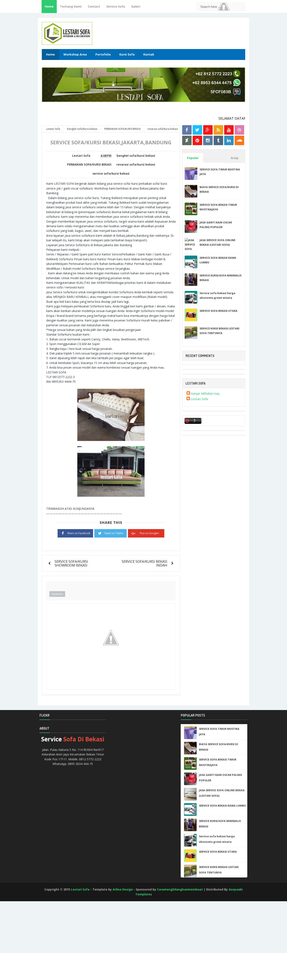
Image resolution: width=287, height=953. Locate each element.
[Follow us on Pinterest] (197, 140)
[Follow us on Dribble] (239, 130)
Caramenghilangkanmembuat (180, 889)
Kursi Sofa (127, 54)
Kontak (148, 54)
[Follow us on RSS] (218, 130)
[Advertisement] (19, 936)
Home (49, 6)
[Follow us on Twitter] (197, 130)
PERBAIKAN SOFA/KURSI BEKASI (89, 164)
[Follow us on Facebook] (187, 130)
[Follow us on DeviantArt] (187, 140)
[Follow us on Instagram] (208, 140)
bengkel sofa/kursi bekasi (136, 156)
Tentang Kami (71, 6)
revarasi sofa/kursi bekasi (135, 164)
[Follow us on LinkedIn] (229, 140)
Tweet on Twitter (114, 533)
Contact (94, 6)
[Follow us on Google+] (208, 130)
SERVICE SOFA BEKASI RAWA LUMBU (222, 805)
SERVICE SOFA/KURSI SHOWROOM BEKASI (71, 563)
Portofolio (103, 54)
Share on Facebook (78, 533)
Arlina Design (123, 889)
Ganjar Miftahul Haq (205, 393)
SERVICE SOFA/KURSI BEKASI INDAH (144, 563)
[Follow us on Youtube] (229, 130)
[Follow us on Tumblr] (218, 140)
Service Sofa (115, 6)
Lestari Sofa (199, 399)
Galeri (135, 6)
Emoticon (57, 594)
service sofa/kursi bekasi (110, 173)
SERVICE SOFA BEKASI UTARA (218, 311)
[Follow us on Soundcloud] (239, 140)
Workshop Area (75, 54)
